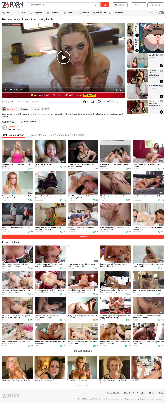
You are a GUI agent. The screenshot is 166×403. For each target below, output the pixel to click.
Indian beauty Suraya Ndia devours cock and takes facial (81, 265)
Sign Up (157, 5)
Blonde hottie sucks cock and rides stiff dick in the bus (50, 342)
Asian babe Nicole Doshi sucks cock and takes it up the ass (81, 291)
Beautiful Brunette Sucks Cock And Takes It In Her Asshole (48, 317)
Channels (55, 13)
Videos (9, 13)
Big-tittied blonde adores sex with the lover (147, 197)
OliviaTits (11, 126)
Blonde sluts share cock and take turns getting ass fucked (115, 342)
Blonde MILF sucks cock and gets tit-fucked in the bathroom (16, 317)
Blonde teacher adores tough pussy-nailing (16, 228)
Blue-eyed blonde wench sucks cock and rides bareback (147, 317)
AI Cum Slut (101, 13)
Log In (140, 5)
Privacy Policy (141, 393)
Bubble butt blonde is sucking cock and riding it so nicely (148, 265)
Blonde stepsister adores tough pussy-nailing (115, 197)
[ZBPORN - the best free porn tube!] (12, 5)
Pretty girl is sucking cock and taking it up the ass (82, 317)
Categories (37, 13)
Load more (83, 237)
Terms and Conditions (114, 393)
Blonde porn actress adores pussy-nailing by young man (48, 228)
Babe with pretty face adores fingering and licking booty (114, 228)
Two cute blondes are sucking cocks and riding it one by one (16, 291)
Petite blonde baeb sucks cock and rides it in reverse (15, 342)
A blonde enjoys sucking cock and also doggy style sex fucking (115, 317)
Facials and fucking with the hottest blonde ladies (81, 228)
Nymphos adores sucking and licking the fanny (114, 165)
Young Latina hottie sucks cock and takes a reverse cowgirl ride (113, 291)
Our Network (118, 13)
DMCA (151, 393)
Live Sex (85, 13)
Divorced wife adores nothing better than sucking (48, 197)
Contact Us (160, 393)
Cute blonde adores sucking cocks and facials (17, 165)
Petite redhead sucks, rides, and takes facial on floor (82, 342)
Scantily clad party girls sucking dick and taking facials (148, 342)
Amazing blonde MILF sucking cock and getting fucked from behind (50, 265)
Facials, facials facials (43, 164)
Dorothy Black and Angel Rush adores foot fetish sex (147, 228)
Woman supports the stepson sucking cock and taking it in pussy (49, 291)
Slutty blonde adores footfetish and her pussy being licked (82, 197)
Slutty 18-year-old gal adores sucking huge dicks (147, 165)
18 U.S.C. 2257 (129, 393)
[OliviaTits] (4, 127)
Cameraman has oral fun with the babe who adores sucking (17, 197)
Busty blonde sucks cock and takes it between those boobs (147, 291)
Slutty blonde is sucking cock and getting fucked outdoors (15, 265)
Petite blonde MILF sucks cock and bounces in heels (113, 265)
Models (70, 13)
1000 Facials (16, 24)
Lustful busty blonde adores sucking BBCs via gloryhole (81, 165)
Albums (24, 13)
